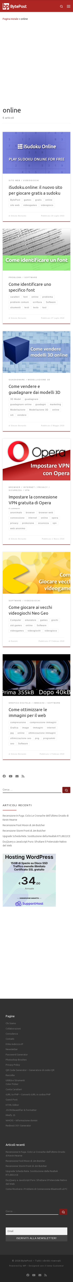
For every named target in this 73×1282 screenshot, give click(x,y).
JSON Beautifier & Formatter (21, 1110)
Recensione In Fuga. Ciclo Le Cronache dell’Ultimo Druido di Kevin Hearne (36, 817)
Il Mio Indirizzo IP (14, 1044)
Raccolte (10, 1075)
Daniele (14, 641)
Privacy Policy (13, 1064)
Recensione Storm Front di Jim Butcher (24, 830)
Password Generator (17, 1054)
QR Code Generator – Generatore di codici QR (30, 1070)
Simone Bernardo (18, 216)
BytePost (26, 1260)
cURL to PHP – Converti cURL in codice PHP (28, 1094)
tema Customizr (55, 1266)
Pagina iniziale (10, 18)
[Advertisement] (36, 62)
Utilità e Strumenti (15, 1080)
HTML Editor (12, 1104)
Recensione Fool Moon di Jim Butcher (24, 825)
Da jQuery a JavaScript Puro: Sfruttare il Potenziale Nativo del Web (35, 843)
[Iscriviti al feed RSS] (23, 776)
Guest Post (12, 1099)
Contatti (10, 1038)
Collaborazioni (13, 1028)
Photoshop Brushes (16, 1059)
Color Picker (12, 1084)
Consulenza (12, 1033)
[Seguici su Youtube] (10, 776)
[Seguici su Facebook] (4, 776)
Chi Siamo (11, 1023)
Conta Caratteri (14, 1089)
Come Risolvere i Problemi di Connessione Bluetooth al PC (36, 1189)
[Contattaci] (17, 776)
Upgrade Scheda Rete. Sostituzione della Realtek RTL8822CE (36, 836)
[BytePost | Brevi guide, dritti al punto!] (6, 6)
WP (24, 1266)
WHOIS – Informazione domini (21, 1120)
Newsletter (12, 1049)
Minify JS (10, 1115)
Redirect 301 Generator (18, 1125)
